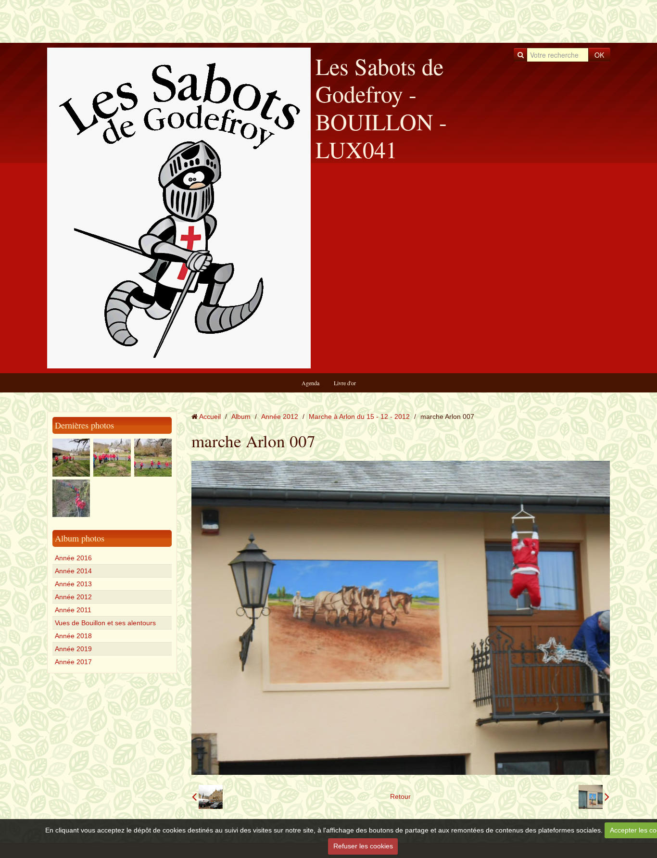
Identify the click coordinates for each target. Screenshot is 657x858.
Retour (400, 796)
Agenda (310, 383)
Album (241, 416)
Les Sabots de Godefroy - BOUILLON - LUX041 (381, 107)
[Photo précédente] (207, 797)
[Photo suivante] (594, 797)
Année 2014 (73, 571)
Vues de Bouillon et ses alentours (105, 623)
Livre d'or (345, 383)
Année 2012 (73, 597)
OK (599, 55)
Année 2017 (73, 662)
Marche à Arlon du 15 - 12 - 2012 (359, 416)
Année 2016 (73, 558)
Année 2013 (73, 584)
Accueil (210, 416)
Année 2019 (73, 649)
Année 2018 (73, 636)
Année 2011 (73, 610)
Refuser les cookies (363, 846)
